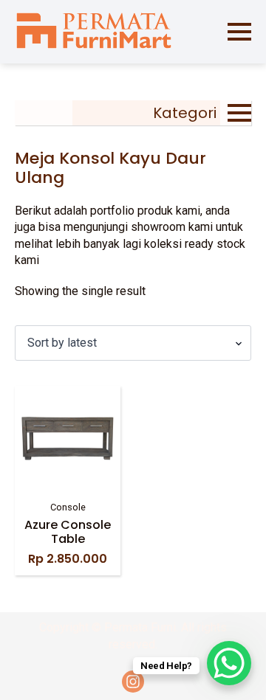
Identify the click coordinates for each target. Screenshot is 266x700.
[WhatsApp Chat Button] (229, 663)
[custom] (133, 681)
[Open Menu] (239, 32)
